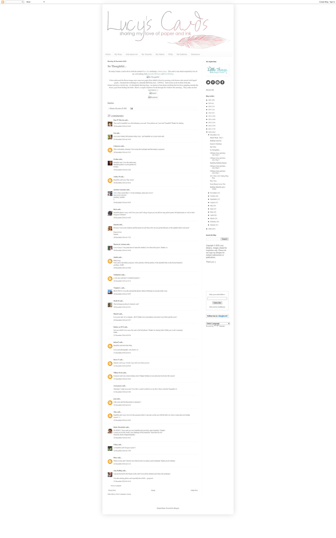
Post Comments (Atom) (123, 494)
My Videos (160, 54)
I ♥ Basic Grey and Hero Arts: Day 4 (217, 154)
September (213, 199)
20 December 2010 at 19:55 (122, 294)
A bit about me (132, 54)
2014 (210, 119)
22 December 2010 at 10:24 (122, 420)
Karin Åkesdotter (119, 427)
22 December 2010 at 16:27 (122, 438)
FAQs (170, 54)
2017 (210, 109)
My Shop (118, 54)
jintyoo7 (116, 342)
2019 (210, 103)
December (213, 135)
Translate (222, 326)
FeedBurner (221, 307)
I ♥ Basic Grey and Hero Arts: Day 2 (217, 167)
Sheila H (116, 301)
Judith (116, 257)
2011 (210, 129)
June (212, 209)
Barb (115, 209)
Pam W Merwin (119, 120)
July (211, 205)
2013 (210, 122)
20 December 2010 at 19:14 (122, 281)
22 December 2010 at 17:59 (122, 451)
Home (108, 54)
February (213, 221)
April (212, 215)
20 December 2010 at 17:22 (122, 237)
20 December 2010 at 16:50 (122, 217)
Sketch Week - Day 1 (216, 138)
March (212, 218)
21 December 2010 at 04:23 (122, 353)
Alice (115, 412)
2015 (210, 116)
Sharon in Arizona (120, 244)
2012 (210, 125)
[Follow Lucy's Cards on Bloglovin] (217, 317)
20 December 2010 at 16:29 (122, 202)
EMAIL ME (210, 90)
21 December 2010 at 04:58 (122, 366)
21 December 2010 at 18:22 (122, 379)
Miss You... (213, 181)
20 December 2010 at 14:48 (122, 139)
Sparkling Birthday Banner (218, 163)
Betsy (115, 457)
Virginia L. (117, 288)
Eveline (116, 159)
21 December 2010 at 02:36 (122, 335)
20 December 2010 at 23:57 (122, 320)
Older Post (194, 490)
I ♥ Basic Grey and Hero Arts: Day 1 (217, 172)
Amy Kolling (118, 470)
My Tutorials (147, 54)
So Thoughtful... (117, 66)
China (116, 444)
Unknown (117, 146)
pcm (115, 399)
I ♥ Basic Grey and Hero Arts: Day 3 (217, 159)
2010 (210, 132)
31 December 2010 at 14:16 (122, 481)
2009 (210, 229)
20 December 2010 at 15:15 (122, 152)
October (213, 196)
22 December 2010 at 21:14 (122, 464)
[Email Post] (131, 108)
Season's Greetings (216, 144)
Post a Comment (116, 486)
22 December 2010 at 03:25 (122, 405)
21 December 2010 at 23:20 (122, 392)
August (212, 202)
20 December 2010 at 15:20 (122, 170)
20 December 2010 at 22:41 (122, 307)
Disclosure (195, 54)
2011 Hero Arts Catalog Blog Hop (219, 177)
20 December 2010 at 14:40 (122, 126)
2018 (210, 106)
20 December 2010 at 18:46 (122, 250)
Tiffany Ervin (118, 373)
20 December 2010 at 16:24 (122, 183)
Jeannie (116, 224)
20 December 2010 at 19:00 (122, 268)
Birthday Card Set (215, 141)
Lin (115, 133)
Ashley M (117, 177)
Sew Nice (213, 147)
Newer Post (112, 490)
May (212, 212)
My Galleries (182, 54)
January (213, 225)
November (213, 193)
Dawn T (116, 360)
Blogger (176, 508)
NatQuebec (117, 275)
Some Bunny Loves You (217, 184)
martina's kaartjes (120, 190)
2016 (210, 113)
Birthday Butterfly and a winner (217, 188)
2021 (210, 100)
